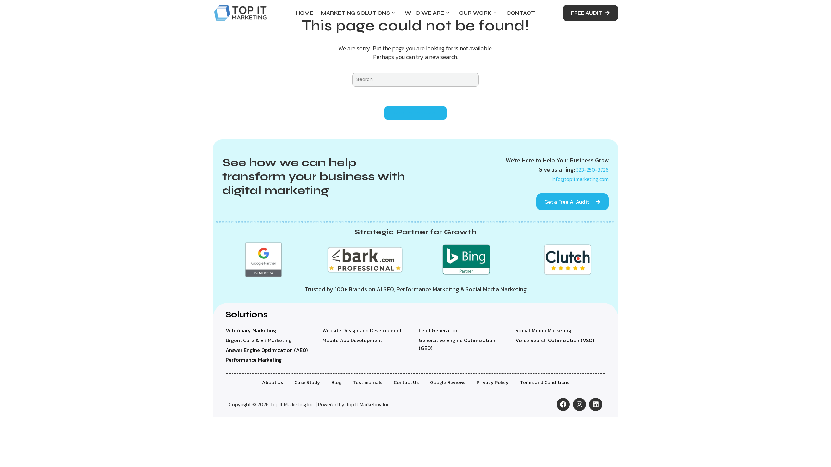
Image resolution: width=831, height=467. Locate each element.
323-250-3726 (592, 170)
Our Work (475, 13)
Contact (520, 13)
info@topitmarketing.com (580, 179)
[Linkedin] (595, 404)
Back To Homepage (416, 113)
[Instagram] (579, 404)
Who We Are (424, 13)
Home (304, 13)
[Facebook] (563, 404)
